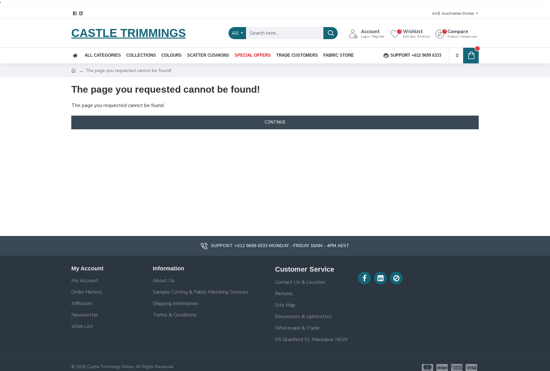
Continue (275, 122)
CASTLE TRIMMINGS (128, 32)
